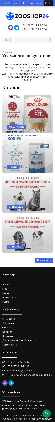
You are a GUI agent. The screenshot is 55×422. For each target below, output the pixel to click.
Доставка (8, 323)
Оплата (6, 328)
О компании (9, 319)
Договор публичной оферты (19, 340)
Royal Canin (9, 298)
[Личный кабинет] (39, 3)
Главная (7, 52)
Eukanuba (7, 285)
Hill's (4, 289)
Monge (6, 293)
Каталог (12, 3)
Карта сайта (9, 345)
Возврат (7, 332)
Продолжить (44, 260)
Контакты (8, 336)
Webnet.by (45, 419)
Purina (5, 302)
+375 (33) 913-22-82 (34, 29)
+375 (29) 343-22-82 (34, 25)
